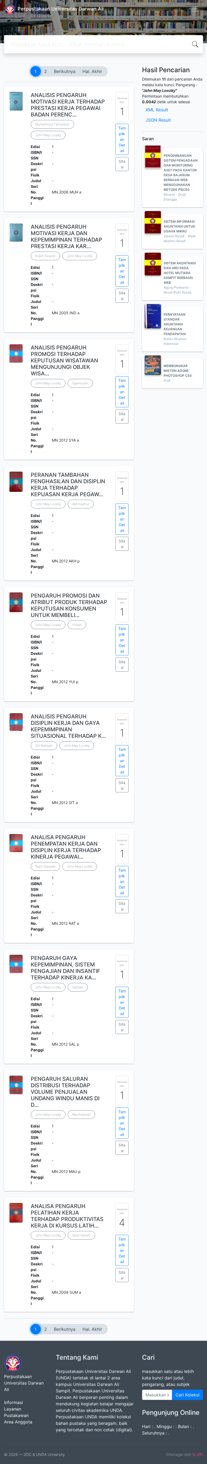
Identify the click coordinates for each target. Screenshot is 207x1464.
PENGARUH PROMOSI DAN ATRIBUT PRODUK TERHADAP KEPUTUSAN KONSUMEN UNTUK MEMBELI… (69, 605)
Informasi (13, 1402)
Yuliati (77, 625)
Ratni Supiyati (45, 866)
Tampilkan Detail (122, 139)
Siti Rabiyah (44, 745)
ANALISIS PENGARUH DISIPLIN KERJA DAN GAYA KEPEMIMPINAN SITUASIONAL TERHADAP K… (68, 726)
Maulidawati (81, 1114)
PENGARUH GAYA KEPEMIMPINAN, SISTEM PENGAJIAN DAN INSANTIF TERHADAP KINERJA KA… (65, 968)
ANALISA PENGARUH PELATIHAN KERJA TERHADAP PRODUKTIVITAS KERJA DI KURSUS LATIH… (67, 1216)
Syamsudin (80, 383)
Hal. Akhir (92, 71)
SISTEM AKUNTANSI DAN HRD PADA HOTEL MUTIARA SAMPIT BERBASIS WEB (180, 273)
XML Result (157, 109)
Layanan (12, 1409)
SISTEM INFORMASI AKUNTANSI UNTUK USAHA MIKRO (179, 226)
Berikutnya (64, 71)
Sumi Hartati (81, 1235)
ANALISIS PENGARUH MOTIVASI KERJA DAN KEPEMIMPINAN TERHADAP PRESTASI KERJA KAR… (66, 236)
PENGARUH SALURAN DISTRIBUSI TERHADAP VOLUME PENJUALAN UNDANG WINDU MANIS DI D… (65, 1092)
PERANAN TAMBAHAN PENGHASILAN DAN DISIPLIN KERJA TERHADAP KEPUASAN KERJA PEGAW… (68, 485)
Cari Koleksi (187, 1395)
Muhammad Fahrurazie (52, 124)
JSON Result (158, 120)
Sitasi (122, 164)
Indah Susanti (45, 256)
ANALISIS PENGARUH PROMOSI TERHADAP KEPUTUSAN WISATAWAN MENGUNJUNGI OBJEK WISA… (64, 360)
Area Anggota (18, 1422)
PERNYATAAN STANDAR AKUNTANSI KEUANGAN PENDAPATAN (175, 324)
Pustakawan (16, 1415)
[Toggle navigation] (195, 9)
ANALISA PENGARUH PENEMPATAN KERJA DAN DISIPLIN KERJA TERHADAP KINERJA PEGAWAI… (66, 847)
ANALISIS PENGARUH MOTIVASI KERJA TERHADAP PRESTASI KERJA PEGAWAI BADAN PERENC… (68, 105)
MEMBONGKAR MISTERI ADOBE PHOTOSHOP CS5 (178, 371)
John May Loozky (48, 135)
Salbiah (77, 987)
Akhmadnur (80, 504)
